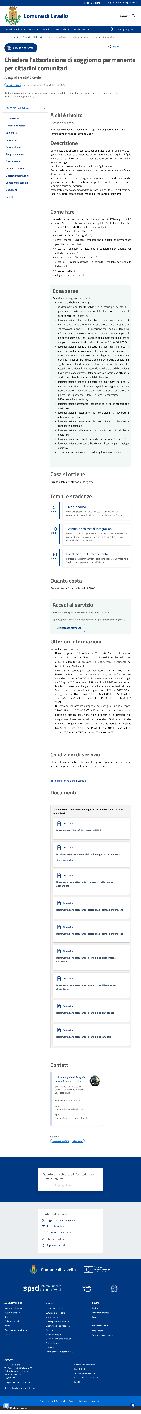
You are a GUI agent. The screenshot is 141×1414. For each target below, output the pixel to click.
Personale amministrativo (15, 1329)
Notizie (95, 1308)
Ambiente (50, 1347)
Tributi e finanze (52, 1343)
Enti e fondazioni (11, 1321)
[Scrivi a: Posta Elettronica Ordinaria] (37, 1385)
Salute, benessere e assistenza (59, 1351)
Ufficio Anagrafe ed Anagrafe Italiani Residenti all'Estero (70, 1079)
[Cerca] (134, 16)
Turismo (49, 1330)
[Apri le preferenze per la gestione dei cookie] (6, 1406)
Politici (7, 1325)
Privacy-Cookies (46, 1401)
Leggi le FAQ (79, 1369)
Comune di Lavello (45, 15)
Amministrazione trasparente (105, 1335)
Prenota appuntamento (84, 1364)
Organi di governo (12, 1312)
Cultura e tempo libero (55, 1312)
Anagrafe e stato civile (33, 37)
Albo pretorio (97, 1330)
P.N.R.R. (77, 1382)
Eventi (94, 1317)
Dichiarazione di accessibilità (86, 1377)
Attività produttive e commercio (59, 1321)
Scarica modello (64, 860)
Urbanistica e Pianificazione (58, 1325)
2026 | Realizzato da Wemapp (17, 1408)
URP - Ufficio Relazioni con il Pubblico (20, 1387)
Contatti (8, 1360)
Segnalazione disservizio (84, 1373)
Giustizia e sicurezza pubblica (58, 1338)
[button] (122, 3)
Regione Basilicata (91, 2)
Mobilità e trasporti (54, 1334)
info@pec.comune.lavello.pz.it (17, 1382)
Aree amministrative (13, 1308)
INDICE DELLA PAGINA (17, 108)
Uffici (6, 1317)
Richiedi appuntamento (68, 628)
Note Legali (60, 1401)
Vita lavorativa (52, 1317)
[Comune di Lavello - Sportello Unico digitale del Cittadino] (12, 15)
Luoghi (7, 1334)
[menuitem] (82, 29)
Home (7, 37)
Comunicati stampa (100, 1312)
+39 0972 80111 (11, 1378)
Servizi (16, 37)
